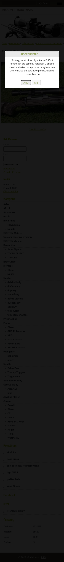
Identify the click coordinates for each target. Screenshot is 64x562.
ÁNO (25, 82)
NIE (36, 82)
